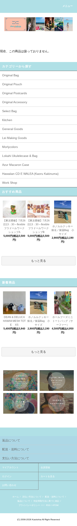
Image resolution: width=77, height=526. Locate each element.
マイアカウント (10, 467)
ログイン (7, 476)
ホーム (15, 497)
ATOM (55, 505)
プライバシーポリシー (29, 505)
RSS (48, 505)
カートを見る (48, 476)
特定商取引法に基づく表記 (46, 501)
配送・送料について (54, 497)
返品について (23, 501)
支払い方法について (31, 497)
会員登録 (45, 467)
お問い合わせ (9, 485)
